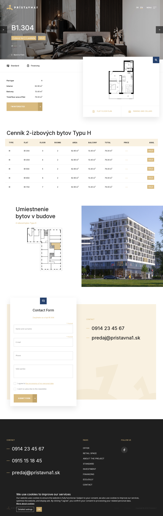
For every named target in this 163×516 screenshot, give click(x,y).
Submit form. (24, 398)
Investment (89, 469)
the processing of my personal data (40, 383)
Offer (86, 448)
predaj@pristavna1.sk (116, 338)
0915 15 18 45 (27, 461)
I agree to (35, 384)
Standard (14, 65)
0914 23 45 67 (108, 328)
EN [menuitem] (141, 7)
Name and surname (24, 329)
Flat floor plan (104, 111)
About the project (93, 458)
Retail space (90, 453)
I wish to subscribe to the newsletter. (32, 389)
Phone (18, 355)
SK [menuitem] (137, 7)
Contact (87, 485)
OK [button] (39, 509)
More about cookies (25, 503)
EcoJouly (88, 479)
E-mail (18, 342)
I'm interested (18, 107)
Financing (34, 65)
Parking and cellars (142, 111)
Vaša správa (20, 369)
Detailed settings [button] (25, 509)
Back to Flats (19, 55)
